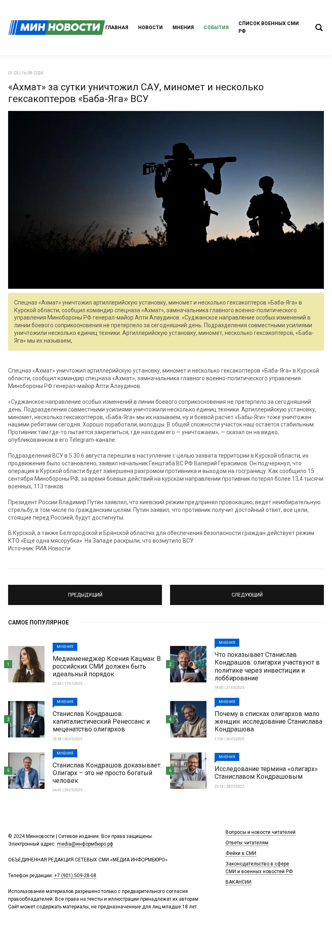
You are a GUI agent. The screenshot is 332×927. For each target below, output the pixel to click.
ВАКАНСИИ (238, 882)
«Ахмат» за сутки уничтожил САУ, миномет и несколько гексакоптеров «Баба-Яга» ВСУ (136, 92)
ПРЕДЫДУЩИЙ (85, 591)
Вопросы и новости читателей (261, 832)
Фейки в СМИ (241, 853)
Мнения (183, 27)
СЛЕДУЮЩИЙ (247, 591)
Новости (150, 27)
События (216, 27)
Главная (116, 27)
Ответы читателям (247, 843)
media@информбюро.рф (85, 844)
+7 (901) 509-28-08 (75, 875)
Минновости (56, 27)
